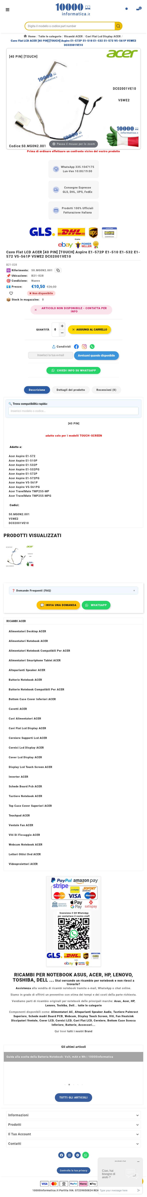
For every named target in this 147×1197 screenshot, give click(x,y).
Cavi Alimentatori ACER (25, 718)
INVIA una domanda (58, 605)
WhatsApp (99, 605)
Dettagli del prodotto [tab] (71, 390)
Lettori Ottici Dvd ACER (25, 854)
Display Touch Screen (92, 1016)
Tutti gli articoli (73, 1097)
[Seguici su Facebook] (61, 1155)
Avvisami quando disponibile (96, 355)
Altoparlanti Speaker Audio (93, 1012)
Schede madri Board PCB (46, 1016)
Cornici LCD (64, 1020)
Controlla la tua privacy (73, 1170)
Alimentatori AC (62, 1012)
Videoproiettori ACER (23, 864)
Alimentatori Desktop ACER (27, 631)
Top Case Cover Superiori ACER (30, 805)
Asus (117, 1001)
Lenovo (50, 1005)
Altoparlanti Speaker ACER (27, 670)
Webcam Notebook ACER (25, 844)
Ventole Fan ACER (21, 825)
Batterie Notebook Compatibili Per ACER (36, 689)
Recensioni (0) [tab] (106, 390)
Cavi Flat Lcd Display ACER (27, 728)
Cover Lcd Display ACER (25, 757)
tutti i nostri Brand (79, 1031)
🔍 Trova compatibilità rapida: (28, 404)
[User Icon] (126, 9)
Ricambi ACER (16, 621)
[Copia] (58, 270)
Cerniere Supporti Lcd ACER (28, 738)
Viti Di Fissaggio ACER (24, 835)
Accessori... (86, 1024)
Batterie (71, 1024)
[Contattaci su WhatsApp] (85, 1155)
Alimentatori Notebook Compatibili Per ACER (39, 650)
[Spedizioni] (73, 238)
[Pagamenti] (73, 1183)
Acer (126, 1001)
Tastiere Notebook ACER (25, 796)
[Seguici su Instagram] (69, 1155)
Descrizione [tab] (37, 390)
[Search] (118, 26)
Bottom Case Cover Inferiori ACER (32, 699)
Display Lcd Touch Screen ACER (30, 767)
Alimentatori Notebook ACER (28, 641)
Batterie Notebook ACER (25, 679)
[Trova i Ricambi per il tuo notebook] (77, 1155)
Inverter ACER (18, 776)
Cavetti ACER (18, 709)
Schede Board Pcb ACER (25, 786)
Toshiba (62, 1005)
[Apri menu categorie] (8, 9)
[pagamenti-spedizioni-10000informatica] (73, 921)
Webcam (70, 1016)
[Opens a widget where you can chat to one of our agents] (120, 1176)
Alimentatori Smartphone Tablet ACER (35, 660)
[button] (69, 1084)
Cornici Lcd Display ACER (26, 747)
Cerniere (100, 1020)
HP (132, 1001)
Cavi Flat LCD (83, 1020)
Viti (111, 1016)
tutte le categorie (90, 1005)
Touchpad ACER (19, 815)
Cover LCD (46, 1020)
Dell (71, 1005)
